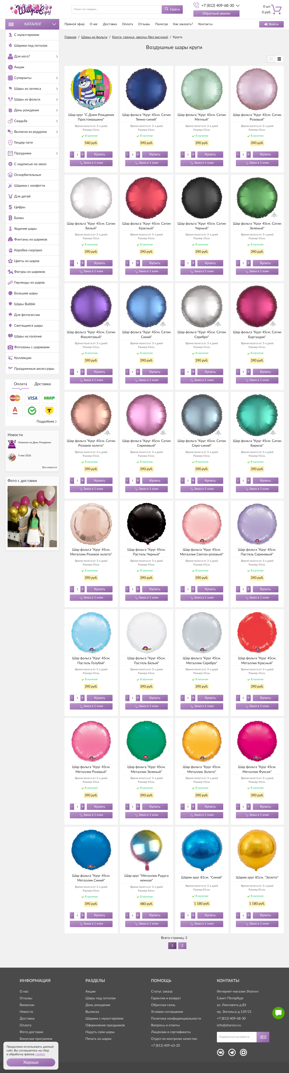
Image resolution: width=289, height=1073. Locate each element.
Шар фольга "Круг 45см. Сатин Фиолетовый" (91, 334)
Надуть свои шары (100, 1032)
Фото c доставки (22, 481)
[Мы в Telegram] (232, 1054)
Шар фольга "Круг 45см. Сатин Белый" (91, 226)
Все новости (49, 467)
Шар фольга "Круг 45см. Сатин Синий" (146, 334)
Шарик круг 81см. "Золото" (257, 877)
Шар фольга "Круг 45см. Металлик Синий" (91, 878)
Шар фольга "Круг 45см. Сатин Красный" (146, 226)
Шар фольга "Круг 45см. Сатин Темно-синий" (146, 117)
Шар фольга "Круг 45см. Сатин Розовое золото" (91, 443)
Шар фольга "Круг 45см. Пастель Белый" (146, 661)
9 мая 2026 (24, 455)
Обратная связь (163, 1005)
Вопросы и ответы (165, 1025)
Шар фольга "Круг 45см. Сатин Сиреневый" (146, 443)
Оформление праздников (105, 1025)
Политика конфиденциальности (176, 1018)
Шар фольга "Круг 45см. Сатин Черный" (202, 226)
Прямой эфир (74, 24)
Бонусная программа (36, 1038)
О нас (94, 24)
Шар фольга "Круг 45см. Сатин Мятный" (202, 117)
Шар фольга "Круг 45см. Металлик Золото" (202, 769)
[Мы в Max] (243, 1054)
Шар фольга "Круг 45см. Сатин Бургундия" (257, 334)
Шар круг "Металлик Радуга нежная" (146, 878)
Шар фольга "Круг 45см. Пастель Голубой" (91, 661)
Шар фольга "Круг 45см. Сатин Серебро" (202, 334)
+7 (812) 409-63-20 (165, 1045)
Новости (26, 1011)
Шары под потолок (100, 998)
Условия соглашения (167, 1011)
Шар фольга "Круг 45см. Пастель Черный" (146, 552)
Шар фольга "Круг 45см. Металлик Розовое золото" (91, 552)
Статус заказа (161, 991)
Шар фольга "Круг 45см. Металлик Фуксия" (257, 769)
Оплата (20, 384)
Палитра (161, 24)
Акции (90, 991)
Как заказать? (183, 24)
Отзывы (144, 24)
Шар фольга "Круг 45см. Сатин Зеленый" (257, 226)
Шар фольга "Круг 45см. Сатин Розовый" (257, 117)
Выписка (92, 1011)
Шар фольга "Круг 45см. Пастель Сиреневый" (257, 552)
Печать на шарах (98, 1038)
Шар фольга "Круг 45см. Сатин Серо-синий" (202, 443)
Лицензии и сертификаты (171, 1032)
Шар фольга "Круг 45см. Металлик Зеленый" (146, 769)
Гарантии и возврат (166, 998)
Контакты (205, 24)
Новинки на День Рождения (34, 442)
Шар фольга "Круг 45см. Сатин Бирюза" (257, 443)
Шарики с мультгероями (104, 1018)
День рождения (97, 1005)
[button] (31, 1062)
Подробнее (45, 421)
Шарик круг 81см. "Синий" (201, 877)
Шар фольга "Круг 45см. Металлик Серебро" (202, 661)
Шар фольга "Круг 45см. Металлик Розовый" (91, 769)
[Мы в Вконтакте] (220, 1054)
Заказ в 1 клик (93, 162)
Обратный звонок (216, 13)
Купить (99, 154)
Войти (273, 24)
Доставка (42, 384)
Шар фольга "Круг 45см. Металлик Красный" (257, 661)
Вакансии (27, 1005)
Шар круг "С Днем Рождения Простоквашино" (91, 117)
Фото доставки (31, 1032)
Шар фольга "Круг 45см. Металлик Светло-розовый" (201, 552)
